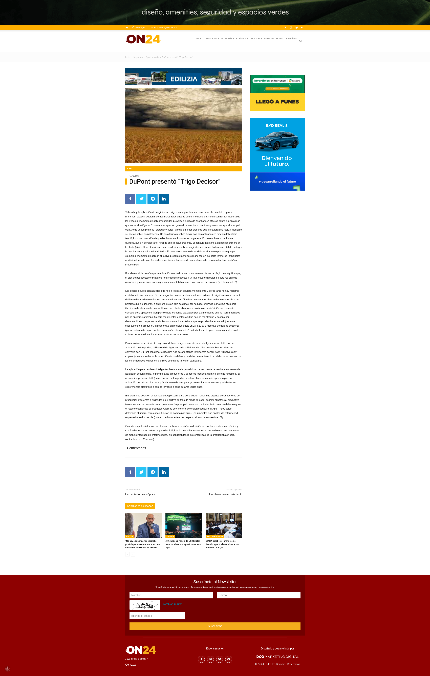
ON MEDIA (255, 38)
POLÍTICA (241, 38)
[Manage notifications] (7, 668)
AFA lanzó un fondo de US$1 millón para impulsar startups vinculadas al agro (183, 544)
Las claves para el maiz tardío (225, 494)
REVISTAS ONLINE (273, 38)
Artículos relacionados (140, 506)
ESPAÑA (290, 38)
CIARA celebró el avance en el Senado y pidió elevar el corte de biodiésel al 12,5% (222, 544)
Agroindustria (152, 57)
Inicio (127, 57)
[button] (301, 41)
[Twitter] (296, 27)
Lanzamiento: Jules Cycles (140, 494)
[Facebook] (285, 27)
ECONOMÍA (226, 38)
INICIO (199, 38)
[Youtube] (302, 27)
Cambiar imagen (172, 603)
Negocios (138, 57)
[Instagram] (291, 27)
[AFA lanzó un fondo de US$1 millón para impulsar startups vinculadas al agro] (183, 525)
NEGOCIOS (211, 38)
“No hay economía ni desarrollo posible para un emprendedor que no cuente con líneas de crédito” (142, 544)
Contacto (130, 664)
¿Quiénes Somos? (136, 658)
